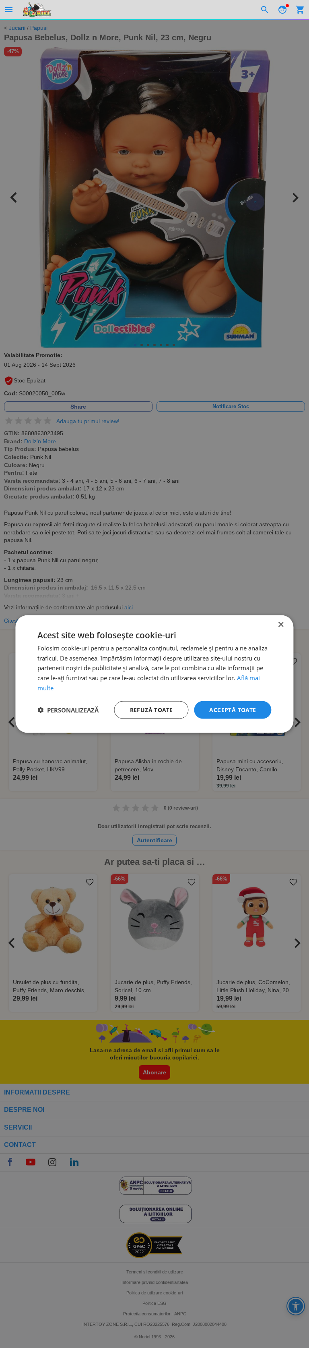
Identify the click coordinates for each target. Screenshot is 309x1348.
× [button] (281, 624)
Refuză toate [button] (151, 709)
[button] (68, 710)
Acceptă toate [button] (232, 709)
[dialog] (154, 674)
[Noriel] (37, 10)
